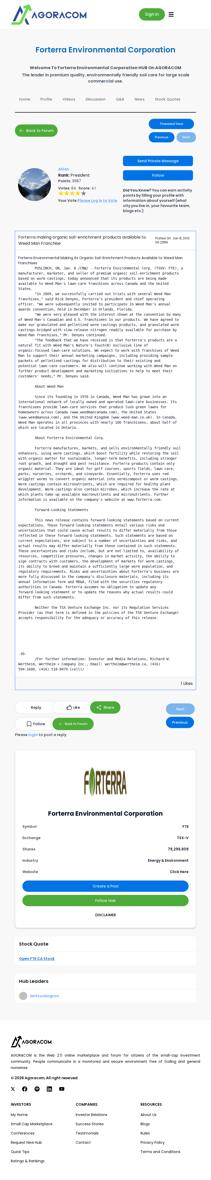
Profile (46, 99)
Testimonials (87, 1133)
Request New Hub (26, 1142)
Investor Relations (91, 1114)
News (140, 99)
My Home (19, 1114)
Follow (158, 175)
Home (24, 99)
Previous (161, 137)
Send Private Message (158, 161)
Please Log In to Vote (97, 200)
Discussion (96, 99)
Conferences (22, 1133)
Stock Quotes (167, 99)
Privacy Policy (152, 1142)
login (33, 734)
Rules (145, 1133)
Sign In (152, 14)
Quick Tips (20, 1151)
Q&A (120, 99)
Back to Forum (40, 130)
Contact (83, 1142)
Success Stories (90, 1124)
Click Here (179, 871)
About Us (148, 1114)
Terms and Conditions (160, 1151)
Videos (69, 99)
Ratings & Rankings (28, 1161)
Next (186, 137)
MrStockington (44, 996)
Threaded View (171, 124)
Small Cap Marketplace (31, 1124)
